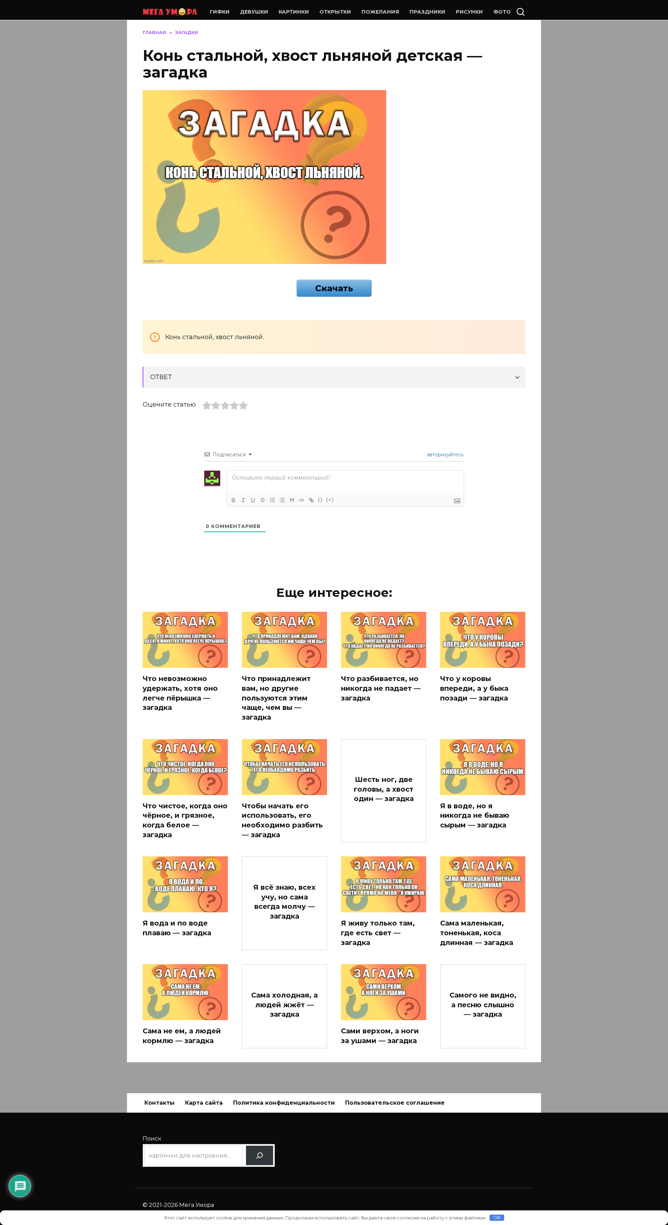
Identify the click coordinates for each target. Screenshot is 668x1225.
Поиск (152, 1138)
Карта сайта (204, 1102)
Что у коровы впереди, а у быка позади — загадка (474, 688)
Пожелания (380, 12)
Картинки (294, 12)
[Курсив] (243, 500)
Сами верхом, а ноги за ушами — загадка (380, 1036)
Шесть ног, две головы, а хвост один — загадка (384, 789)
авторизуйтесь (444, 454)
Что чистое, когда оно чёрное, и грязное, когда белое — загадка (185, 820)
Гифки (220, 12)
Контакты (159, 1102)
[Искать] (259, 1155)
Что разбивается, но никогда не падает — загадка (381, 688)
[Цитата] (292, 500)
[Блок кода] (302, 500)
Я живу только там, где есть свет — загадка (378, 932)
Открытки (335, 12)
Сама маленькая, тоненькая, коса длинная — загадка (476, 932)
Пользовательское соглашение (395, 1102)
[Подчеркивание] (253, 500)
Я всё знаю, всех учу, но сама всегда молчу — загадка (284, 901)
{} (320, 499)
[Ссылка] (311, 500)
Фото (502, 12)
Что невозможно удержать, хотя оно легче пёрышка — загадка (180, 693)
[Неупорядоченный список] (282, 500)
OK (497, 1217)
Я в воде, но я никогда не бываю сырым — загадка (474, 815)
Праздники (427, 12)
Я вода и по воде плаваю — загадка (177, 928)
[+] (330, 499)
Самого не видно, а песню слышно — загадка (483, 1004)
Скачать (334, 288)
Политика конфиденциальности (284, 1102)
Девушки (254, 12)
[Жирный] (233, 500)
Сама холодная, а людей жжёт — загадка (284, 1004)
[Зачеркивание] (263, 500)
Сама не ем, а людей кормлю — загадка (182, 1036)
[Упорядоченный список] (272, 500)
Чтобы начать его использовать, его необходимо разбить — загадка (282, 820)
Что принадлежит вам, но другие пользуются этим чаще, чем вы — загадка (276, 697)
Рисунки (469, 12)
